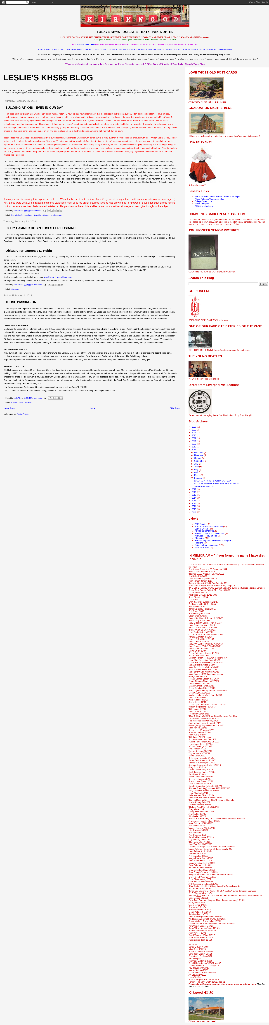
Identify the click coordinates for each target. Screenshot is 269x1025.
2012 (194, 503)
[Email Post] (44, 211)
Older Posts (175, 408)
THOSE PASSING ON (20, 302)
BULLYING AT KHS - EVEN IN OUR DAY (34, 107)
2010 (194, 509)
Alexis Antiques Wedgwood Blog (209, 199)
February (198, 478)
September (199, 461)
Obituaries (15, 289)
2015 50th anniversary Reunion (209, 526)
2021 (194, 441)
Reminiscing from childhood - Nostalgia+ (26, 215)
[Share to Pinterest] (60, 210)
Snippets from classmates (52, 215)
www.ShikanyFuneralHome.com (57, 277)
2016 (194, 492)
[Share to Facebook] (57, 210)
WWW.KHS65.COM (86, 45)
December (199, 452)
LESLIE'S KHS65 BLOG (48, 77)
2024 (194, 432)
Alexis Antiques (202, 204)
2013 (194, 501)
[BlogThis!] (52, 210)
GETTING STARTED (204, 531)
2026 (194, 427)
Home (92, 408)
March (197, 475)
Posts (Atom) (22, 414)
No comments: (36, 211)
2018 (194, 449)
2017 (194, 489)
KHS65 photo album (204, 206)
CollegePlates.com (203, 201)
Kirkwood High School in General (209, 533)
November (199, 455)
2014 (194, 498)
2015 (194, 495)
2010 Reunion (201, 524)
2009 (194, 512)
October (198, 458)
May (196, 469)
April (196, 472)
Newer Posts (9, 408)
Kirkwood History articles (206, 536)
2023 (194, 435)
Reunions (199, 543)
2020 (194, 444)
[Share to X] (55, 210)
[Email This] (49, 210)
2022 (194, 438)
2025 (194, 430)
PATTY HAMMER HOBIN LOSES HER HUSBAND (40, 228)
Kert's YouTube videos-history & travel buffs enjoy (217, 197)
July (196, 464)
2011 (194, 506)
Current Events (17, 402)
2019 (194, 447)
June (196, 466)
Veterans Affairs (202, 547)
